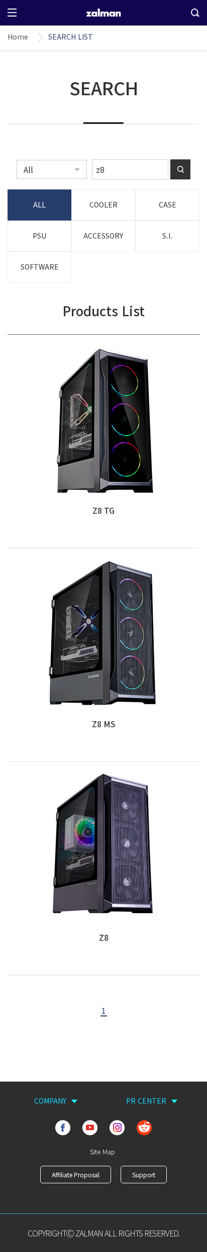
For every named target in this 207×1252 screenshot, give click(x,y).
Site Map (102, 1151)
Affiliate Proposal (75, 1174)
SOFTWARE (40, 267)
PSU (39, 236)
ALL (39, 204)
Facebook (62, 1127)
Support (143, 1174)
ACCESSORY (103, 236)
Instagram (117, 1127)
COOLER (103, 204)
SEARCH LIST (70, 37)
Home (18, 37)
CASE (167, 204)
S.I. (167, 236)
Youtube (89, 1127)
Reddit (144, 1127)
